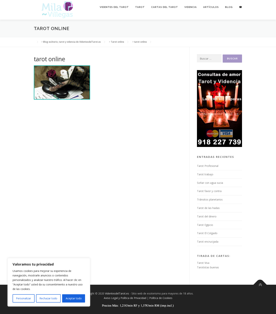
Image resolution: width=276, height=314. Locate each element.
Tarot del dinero (206, 216)
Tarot (140, 7)
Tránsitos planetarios (210, 199)
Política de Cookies (160, 298)
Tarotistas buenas (208, 267)
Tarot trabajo (205, 174)
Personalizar (23, 298)
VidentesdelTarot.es (117, 293)
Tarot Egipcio (205, 225)
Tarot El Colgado (207, 233)
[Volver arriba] (260, 284)
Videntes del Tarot (114, 7)
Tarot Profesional (207, 166)
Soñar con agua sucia (210, 183)
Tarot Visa (203, 263)
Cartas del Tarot (164, 7)
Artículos (211, 7)
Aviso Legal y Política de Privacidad (125, 298)
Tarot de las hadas (208, 208)
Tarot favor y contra (209, 191)
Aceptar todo (74, 298)
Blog (229, 7)
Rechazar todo (48, 298)
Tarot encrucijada (207, 241)
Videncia (190, 7)
